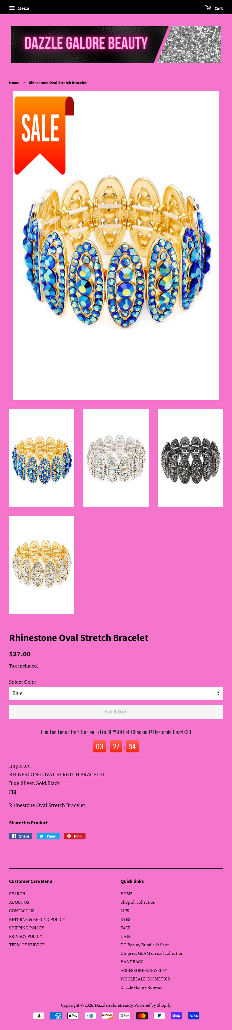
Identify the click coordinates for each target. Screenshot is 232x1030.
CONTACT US (21, 910)
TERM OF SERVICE (27, 945)
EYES (125, 919)
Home (14, 82)
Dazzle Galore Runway (141, 987)
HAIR (126, 936)
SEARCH (17, 893)
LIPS (125, 910)
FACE (125, 928)
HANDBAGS (132, 961)
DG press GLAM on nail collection (152, 953)
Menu (22, 8)
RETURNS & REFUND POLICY (37, 919)
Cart (218, 8)
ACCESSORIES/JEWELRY (144, 970)
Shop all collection (138, 902)
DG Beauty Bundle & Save (145, 945)
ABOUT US (19, 902)
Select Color (23, 681)
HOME (127, 893)
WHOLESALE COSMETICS (145, 979)
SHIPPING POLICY (26, 928)
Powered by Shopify (152, 1005)
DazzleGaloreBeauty (114, 1005)
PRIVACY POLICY (25, 936)
